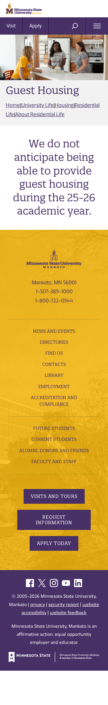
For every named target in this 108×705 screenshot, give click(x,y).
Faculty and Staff (54, 461)
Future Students (54, 428)
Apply (35, 26)
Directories (54, 342)
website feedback (68, 612)
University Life (37, 105)
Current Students (54, 439)
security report (63, 604)
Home (13, 105)
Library (54, 375)
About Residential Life (40, 114)
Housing (64, 105)
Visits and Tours (54, 496)
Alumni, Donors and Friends (54, 450)
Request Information (54, 519)
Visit (11, 26)
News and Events (54, 331)
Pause (97, 45)
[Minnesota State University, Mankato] (54, 258)
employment (54, 386)
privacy (37, 604)
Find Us (54, 353)
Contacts (54, 364)
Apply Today (54, 543)
